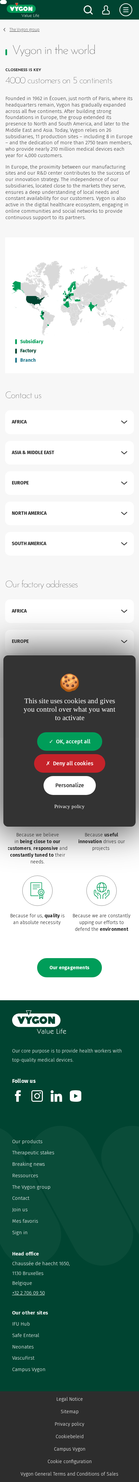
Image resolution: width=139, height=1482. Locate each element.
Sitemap (70, 1412)
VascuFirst (23, 1358)
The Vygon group (31, 1187)
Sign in (20, 1232)
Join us (20, 1210)
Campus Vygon (29, 1369)
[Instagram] (41, 1100)
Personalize (69, 785)
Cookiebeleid (70, 1437)
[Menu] (125, 10)
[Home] (23, 10)
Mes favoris (25, 1221)
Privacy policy (69, 1424)
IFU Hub (21, 1324)
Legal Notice (69, 1399)
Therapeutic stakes (33, 1153)
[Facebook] (21, 1100)
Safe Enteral (25, 1335)
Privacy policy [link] (69, 806)
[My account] (106, 10)
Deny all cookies (73, 763)
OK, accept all (73, 741)
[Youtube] (79, 1100)
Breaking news (28, 1164)
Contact (20, 1198)
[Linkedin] (60, 1100)
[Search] (88, 10)
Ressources (25, 1176)
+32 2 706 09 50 (28, 1293)
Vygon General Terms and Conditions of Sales (69, 1474)
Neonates (23, 1347)
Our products (27, 1141)
